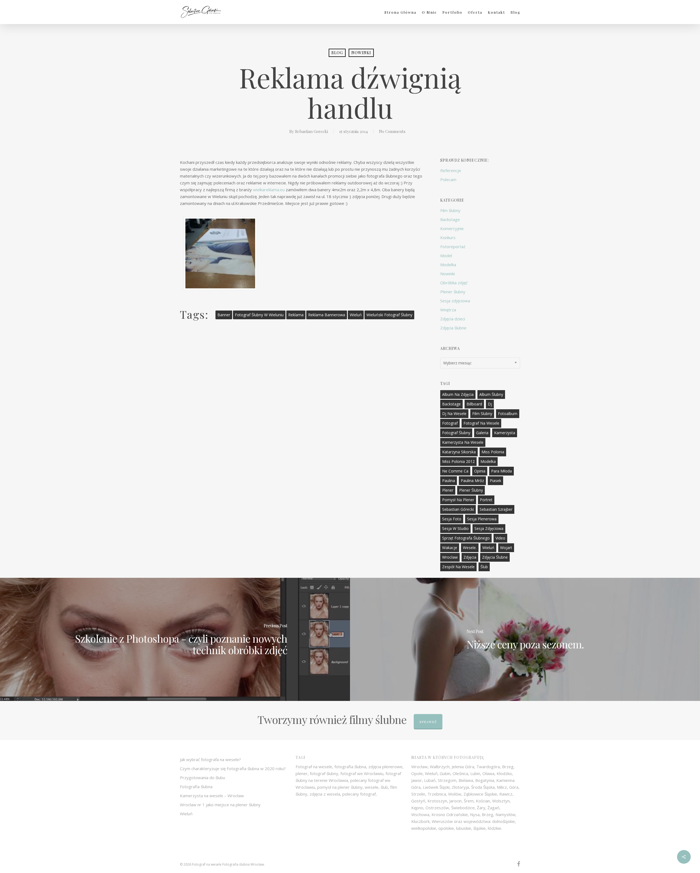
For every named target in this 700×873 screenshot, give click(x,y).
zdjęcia (469, 557)
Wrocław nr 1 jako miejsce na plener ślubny (220, 804)
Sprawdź (428, 722)
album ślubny (491, 394)
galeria (482, 432)
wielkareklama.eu (269, 189)
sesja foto (451, 518)
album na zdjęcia (458, 394)
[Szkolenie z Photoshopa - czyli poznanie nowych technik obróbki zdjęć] (175, 639)
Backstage (450, 219)
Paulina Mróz (472, 480)
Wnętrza (448, 309)
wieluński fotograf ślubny (389, 314)
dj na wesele (454, 413)
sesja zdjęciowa (488, 528)
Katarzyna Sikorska (459, 451)
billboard (474, 404)
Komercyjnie (452, 228)
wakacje (449, 547)
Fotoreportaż (452, 246)
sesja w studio (455, 528)
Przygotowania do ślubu (202, 777)
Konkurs (448, 237)
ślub (484, 566)
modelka (488, 461)
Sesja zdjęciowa (455, 300)
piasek (495, 480)
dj (490, 404)
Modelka (448, 264)
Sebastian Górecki (458, 509)
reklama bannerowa (326, 314)
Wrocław (450, 557)
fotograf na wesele (481, 423)
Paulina (448, 480)
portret (486, 499)
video (500, 538)
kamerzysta (504, 432)
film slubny (482, 413)
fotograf (450, 423)
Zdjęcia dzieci (452, 318)
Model (446, 255)
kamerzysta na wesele (462, 442)
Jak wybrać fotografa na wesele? (210, 759)
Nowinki (361, 52)
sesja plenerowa (482, 518)
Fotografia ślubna (196, 786)
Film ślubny (450, 210)
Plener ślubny (452, 291)
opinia (479, 471)
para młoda (501, 471)
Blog (337, 52)
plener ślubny (471, 490)
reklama (296, 314)
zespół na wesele (458, 566)
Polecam (448, 179)
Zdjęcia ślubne (453, 327)
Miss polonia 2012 (458, 461)
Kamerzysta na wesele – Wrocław (212, 795)
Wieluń (356, 314)
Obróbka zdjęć (454, 282)
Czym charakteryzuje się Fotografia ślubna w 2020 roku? (233, 768)
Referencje (450, 170)
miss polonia (493, 451)
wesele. (470, 547)
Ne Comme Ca (455, 471)
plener (447, 490)
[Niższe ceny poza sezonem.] (525, 639)
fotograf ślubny (456, 432)
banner (223, 314)
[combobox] (480, 363)
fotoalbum (507, 413)
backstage (451, 404)
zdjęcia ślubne (495, 557)
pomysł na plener (458, 499)
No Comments (392, 131)
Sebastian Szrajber (496, 509)
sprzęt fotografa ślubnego (466, 538)
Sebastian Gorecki (311, 131)
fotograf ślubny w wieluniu (259, 314)
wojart (506, 547)
